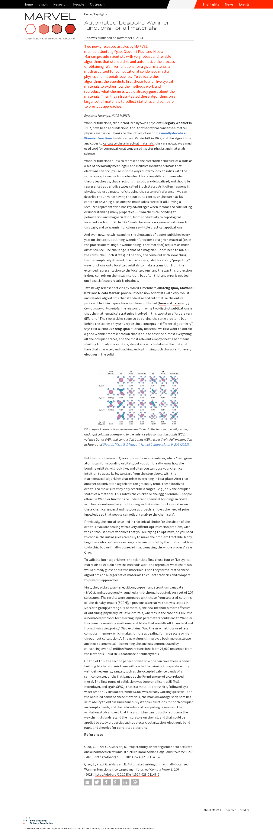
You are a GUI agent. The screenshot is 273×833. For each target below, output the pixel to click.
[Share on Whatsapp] (135, 782)
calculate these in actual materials (128, 143)
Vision (43, 4)
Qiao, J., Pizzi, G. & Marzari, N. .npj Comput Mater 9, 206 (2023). (146, 444)
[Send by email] (88, 782)
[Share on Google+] (116, 782)
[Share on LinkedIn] (125, 782)
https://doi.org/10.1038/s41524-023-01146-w (127, 757)
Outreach (97, 4)
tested (180, 602)
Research (60, 4)
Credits (244, 810)
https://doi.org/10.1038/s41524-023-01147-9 (127, 774)
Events (244, 4)
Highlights (211, 4)
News (229, 4)
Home (28, 4)
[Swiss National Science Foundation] (136, 820)
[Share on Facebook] (107, 782)
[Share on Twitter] (97, 782)
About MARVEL (212, 810)
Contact (231, 810)
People (78, 4)
